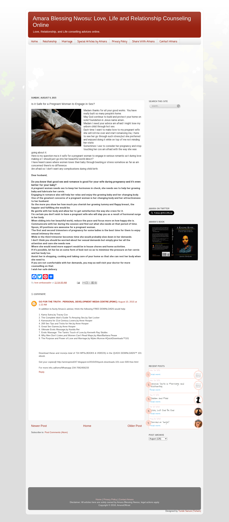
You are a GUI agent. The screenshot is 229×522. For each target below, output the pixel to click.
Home (34, 42)
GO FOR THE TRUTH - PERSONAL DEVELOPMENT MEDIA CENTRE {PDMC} (78, 302)
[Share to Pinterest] (95, 282)
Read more (155, 374)
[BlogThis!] (86, 282)
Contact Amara (168, 42)
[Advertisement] (114, 71)
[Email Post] (78, 283)
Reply (41, 372)
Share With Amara (143, 42)
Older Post (135, 425)
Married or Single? (159, 422)
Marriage (67, 42)
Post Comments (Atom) (56, 432)
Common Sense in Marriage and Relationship (167, 384)
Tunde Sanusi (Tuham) (189, 511)
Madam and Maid (159, 398)
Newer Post (39, 425)
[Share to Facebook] (92, 282)
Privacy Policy (119, 42)
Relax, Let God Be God (162, 410)
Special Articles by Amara (92, 42)
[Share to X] (89, 282)
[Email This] (83, 282)
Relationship (50, 42)
